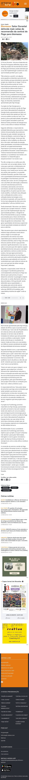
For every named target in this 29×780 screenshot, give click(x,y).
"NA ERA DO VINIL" (6, 711)
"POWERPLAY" (19, 711)
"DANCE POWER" (20, 699)
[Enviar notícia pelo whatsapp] (9, 39)
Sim (16, 16)
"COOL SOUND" (5, 699)
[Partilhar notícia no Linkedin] (7, 39)
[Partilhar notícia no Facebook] (3, 39)
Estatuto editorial (5, 665)
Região (7, 24)
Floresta (14, 487)
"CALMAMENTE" (5, 718)
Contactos (3, 678)
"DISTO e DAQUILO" (21, 703)
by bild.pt (3, 777)
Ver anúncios (4, 751)
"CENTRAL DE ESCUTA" (21, 696)
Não (11, 16)
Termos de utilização (6, 676)
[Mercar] (14, 566)
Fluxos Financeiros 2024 (7, 670)
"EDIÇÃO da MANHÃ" (7, 696)
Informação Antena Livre (8, 735)
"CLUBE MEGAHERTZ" (7, 715)
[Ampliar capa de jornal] (14, 598)
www (8, 618)
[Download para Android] (13, 766)
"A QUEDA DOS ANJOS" (21, 715)
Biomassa (5, 487)
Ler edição (22, 618)
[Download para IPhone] (14, 770)
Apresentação (4, 662)
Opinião (3, 740)
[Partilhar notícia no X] (5, 39)
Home (2, 24)
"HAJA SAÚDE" (5, 721)
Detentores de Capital (7, 668)
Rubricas (3, 738)
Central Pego (6, 490)
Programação (4, 732)
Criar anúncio (4, 754)
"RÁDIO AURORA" (5, 703)
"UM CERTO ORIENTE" (21, 718)
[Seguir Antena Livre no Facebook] (2, 682)
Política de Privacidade (7, 673)
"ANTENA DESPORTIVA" (21, 706)
